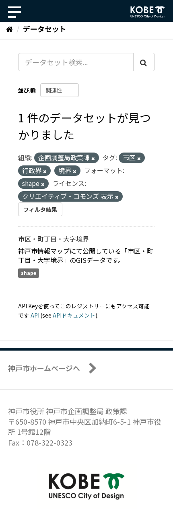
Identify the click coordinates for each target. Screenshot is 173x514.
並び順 (26, 90)
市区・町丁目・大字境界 (53, 239)
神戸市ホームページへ (44, 368)
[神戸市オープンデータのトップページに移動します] (147, 12)
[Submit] (144, 62)
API (35, 315)
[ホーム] (9, 28)
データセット (44, 28)
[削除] (93, 158)
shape (28, 273)
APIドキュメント (74, 315)
